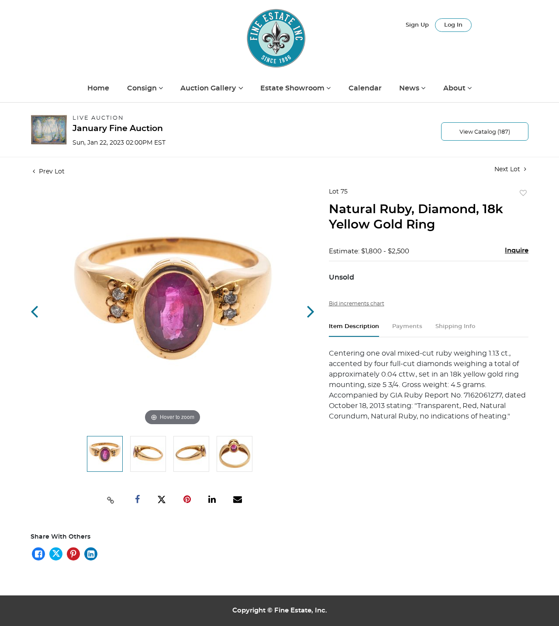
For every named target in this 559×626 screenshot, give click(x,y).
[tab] (354, 330)
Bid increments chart (356, 303)
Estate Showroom (293, 88)
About (455, 88)
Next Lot (508, 169)
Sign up (417, 25)
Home (98, 88)
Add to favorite (523, 193)
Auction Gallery (209, 88)
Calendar (365, 88)
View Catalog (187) (484, 132)
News (410, 88)
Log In (453, 25)
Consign (143, 88)
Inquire (516, 250)
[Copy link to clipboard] (111, 499)
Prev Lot (51, 172)
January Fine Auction (117, 129)
